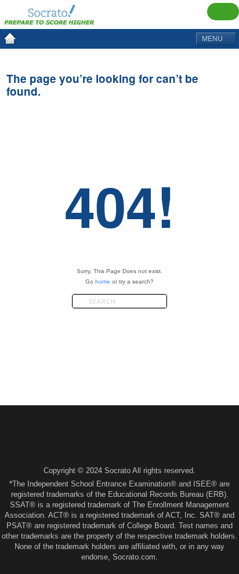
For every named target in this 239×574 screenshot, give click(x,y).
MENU (213, 39)
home (102, 281)
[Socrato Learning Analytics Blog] (10, 38)
